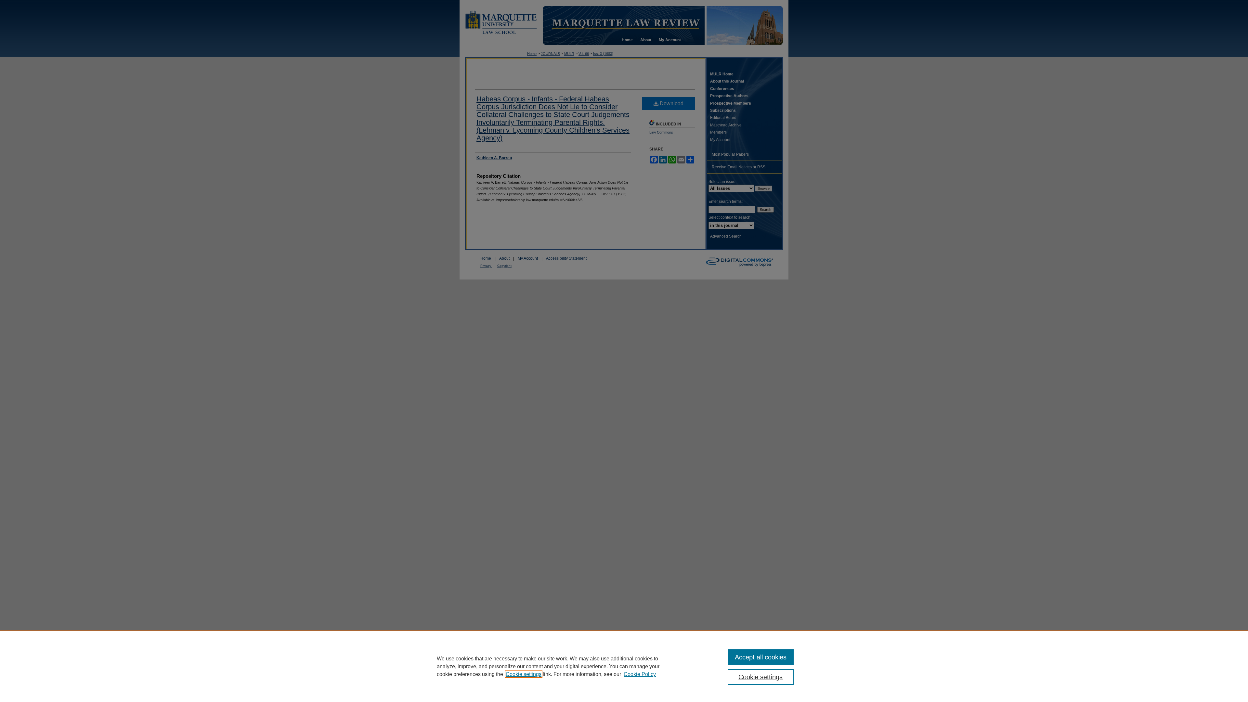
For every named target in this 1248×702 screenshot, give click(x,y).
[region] (624, 666)
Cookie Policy (640, 674)
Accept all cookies (760, 657)
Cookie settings (523, 674)
